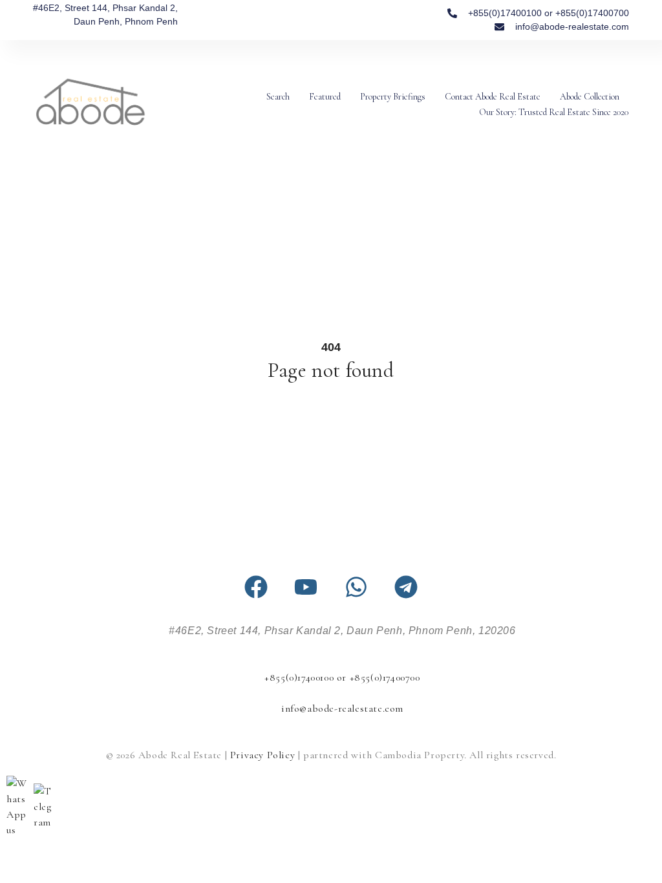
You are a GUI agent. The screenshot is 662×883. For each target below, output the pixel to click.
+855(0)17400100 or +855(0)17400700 (342, 677)
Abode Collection (589, 96)
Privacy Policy (262, 755)
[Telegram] (406, 587)
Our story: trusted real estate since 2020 (553, 112)
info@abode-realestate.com (342, 708)
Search (278, 96)
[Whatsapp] (356, 587)
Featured (325, 96)
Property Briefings (392, 96)
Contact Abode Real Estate (492, 96)
